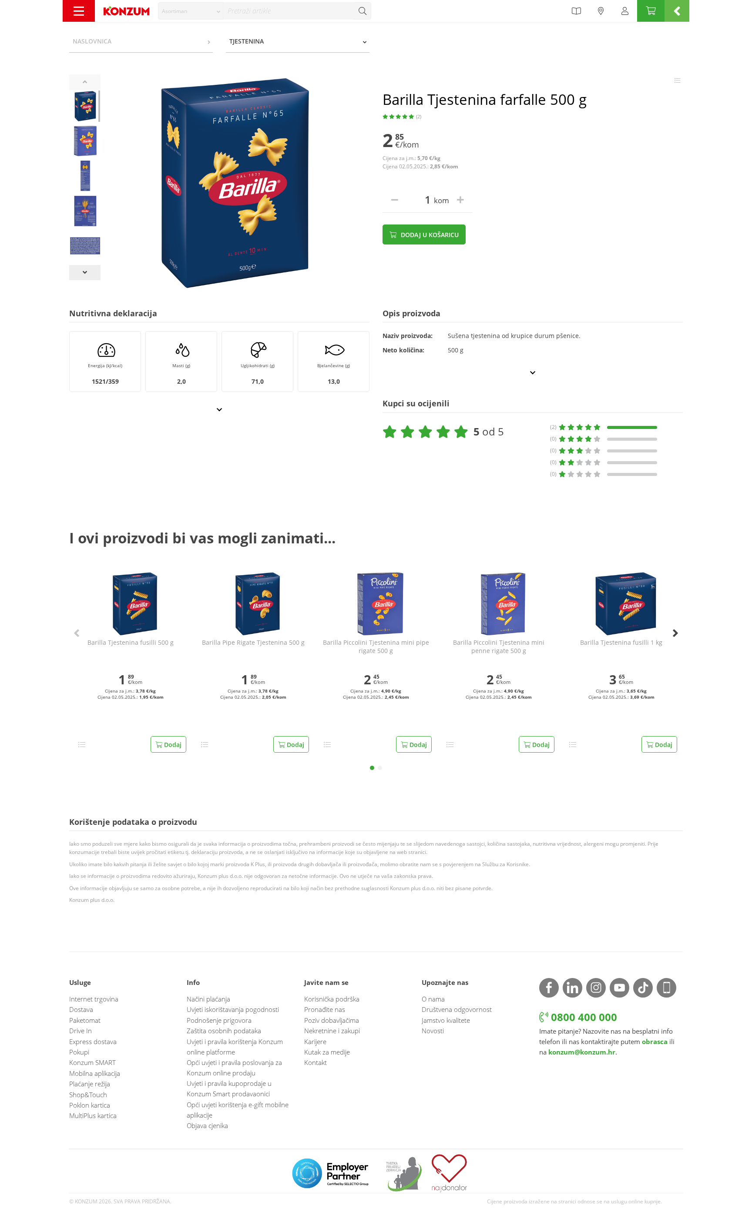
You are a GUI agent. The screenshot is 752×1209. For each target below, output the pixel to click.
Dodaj (171, 744)
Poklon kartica (89, 1105)
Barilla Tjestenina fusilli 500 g (130, 642)
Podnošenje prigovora (219, 1020)
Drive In (80, 1030)
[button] (372, 768)
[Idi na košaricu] (651, 11)
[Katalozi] (576, 11)
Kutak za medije (327, 1052)
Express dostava (93, 1041)
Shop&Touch (88, 1094)
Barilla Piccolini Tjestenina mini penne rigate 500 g (498, 647)
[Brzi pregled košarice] (677, 11)
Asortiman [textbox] (174, 11)
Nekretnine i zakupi (332, 1030)
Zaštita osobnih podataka (224, 1030)
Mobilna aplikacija (94, 1073)
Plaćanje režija (89, 1083)
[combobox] (190, 11)
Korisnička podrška (331, 999)
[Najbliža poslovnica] (601, 11)
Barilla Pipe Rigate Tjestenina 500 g (253, 642)
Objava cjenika (207, 1125)
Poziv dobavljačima (331, 1020)
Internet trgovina (93, 999)
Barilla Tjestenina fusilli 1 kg (621, 642)
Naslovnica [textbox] (92, 41)
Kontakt (315, 1062)
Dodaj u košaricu (429, 235)
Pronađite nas (324, 1009)
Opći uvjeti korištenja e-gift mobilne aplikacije (238, 1109)
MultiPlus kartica (93, 1115)
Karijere (315, 1041)
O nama (433, 999)
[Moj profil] (625, 11)
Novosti (433, 1030)
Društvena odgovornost (457, 1009)
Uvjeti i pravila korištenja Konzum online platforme (235, 1046)
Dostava (81, 1009)
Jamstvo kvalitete (446, 1020)
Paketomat (85, 1020)
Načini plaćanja (208, 999)
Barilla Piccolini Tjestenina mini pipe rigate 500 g (376, 647)
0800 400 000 (582, 1017)
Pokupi (79, 1052)
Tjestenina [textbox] (246, 41)
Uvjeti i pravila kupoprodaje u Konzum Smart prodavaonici (229, 1088)
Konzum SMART (92, 1062)
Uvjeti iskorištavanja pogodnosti (233, 1009)
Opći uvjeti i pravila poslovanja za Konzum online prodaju (234, 1067)
